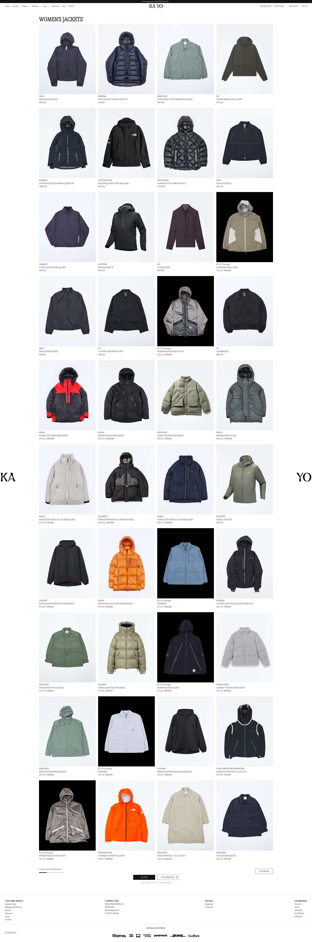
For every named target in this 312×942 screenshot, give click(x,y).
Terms (7, 916)
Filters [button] (144, 877)
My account (293, 6)
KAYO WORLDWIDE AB (114, 904)
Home (143, 883)
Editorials (298, 910)
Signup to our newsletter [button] (156, 928)
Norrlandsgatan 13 (112, 910)
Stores (297, 907)
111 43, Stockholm (112, 913)
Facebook (209, 907)
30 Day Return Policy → (156, 1)
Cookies (8, 919)
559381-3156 (109, 907)
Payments (8, 913)
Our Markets (299, 913)
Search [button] (71, 6)
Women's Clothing (152, 883)
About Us (298, 904)
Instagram (209, 904)
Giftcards (298, 916)
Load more (264, 871)
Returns (8, 910)
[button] (304, 6)
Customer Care (10, 904)
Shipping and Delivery (13, 907)
